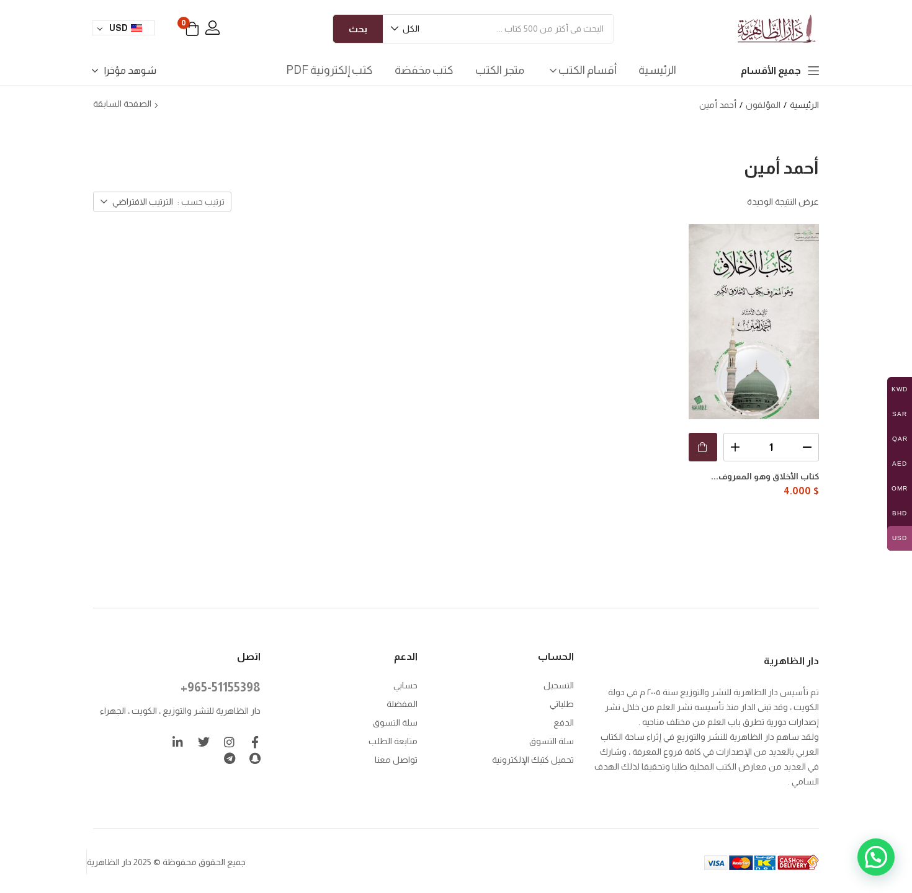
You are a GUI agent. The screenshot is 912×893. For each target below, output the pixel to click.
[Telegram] (229, 758)
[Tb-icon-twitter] (204, 742)
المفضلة (402, 704)
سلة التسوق (551, 741)
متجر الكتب (499, 70)
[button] (406, 29)
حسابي (405, 685)
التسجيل (558, 685)
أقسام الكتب (587, 70)
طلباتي (562, 704)
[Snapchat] (255, 758)
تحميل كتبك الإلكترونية (533, 760)
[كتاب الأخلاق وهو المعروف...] (754, 321)
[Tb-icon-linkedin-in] (178, 742)
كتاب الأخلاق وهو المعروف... (765, 476)
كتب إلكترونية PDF (329, 70)
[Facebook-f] (255, 742)
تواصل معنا (396, 760)
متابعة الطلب (393, 741)
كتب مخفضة (424, 70)
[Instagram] (229, 742)
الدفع (563, 722)
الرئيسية (657, 70)
